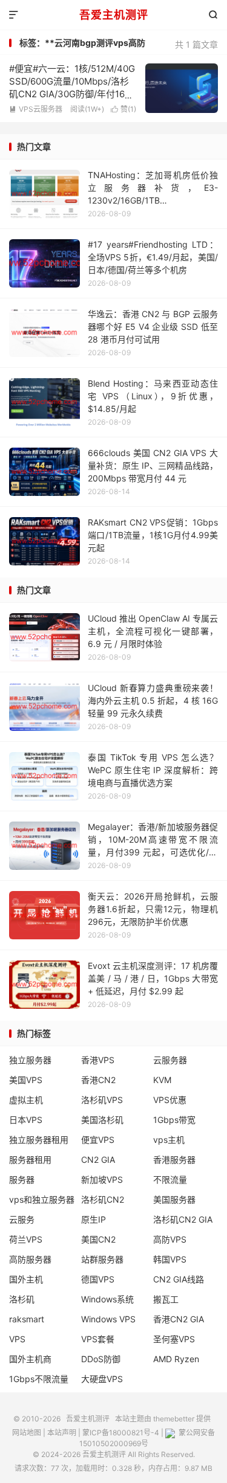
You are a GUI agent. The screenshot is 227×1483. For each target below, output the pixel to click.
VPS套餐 (97, 1339)
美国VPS (25, 1080)
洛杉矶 (22, 1299)
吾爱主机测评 (113, 14)
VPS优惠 (169, 1100)
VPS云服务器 (35, 109)
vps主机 (169, 1139)
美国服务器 (174, 1199)
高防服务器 (30, 1259)
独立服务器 (30, 1060)
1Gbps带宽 (174, 1120)
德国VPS (97, 1279)
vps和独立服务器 (41, 1199)
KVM (162, 1080)
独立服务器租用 (38, 1139)
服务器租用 (30, 1159)
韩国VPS (169, 1259)
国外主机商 (30, 1359)
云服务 (22, 1219)
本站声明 (61, 1432)
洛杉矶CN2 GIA (182, 1219)
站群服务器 (102, 1259)
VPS (17, 1339)
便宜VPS (97, 1139)
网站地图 (26, 1432)
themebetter (173, 1418)
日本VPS (25, 1120)
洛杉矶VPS (102, 1100)
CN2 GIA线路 (178, 1279)
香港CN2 (98, 1080)
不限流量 (170, 1179)
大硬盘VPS (102, 1379)
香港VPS (97, 1060)
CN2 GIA (98, 1159)
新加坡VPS (102, 1179)
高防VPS (169, 1239)
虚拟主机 (26, 1100)
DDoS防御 (100, 1359)
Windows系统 (107, 1299)
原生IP (93, 1219)
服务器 (22, 1179)
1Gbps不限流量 (38, 1379)
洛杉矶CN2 (102, 1199)
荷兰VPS (25, 1239)
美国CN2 (98, 1239)
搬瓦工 (166, 1299)
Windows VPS (108, 1319)
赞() (123, 109)
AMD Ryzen (176, 1359)
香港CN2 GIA (178, 1319)
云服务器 (170, 1060)
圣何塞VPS (174, 1339)
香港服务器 (174, 1159)
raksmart (26, 1319)
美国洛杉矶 (102, 1120)
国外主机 (26, 1279)
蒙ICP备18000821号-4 (120, 1432)
